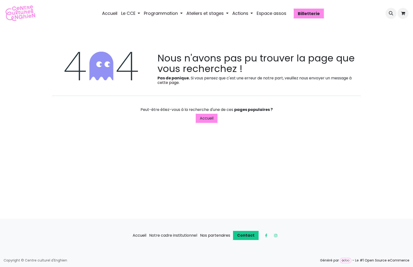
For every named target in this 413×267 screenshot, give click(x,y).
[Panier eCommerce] (402, 13)
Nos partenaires (215, 235)
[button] (391, 13)
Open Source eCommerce (387, 260)
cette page (168, 82)
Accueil (206, 118)
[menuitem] (109, 13)
